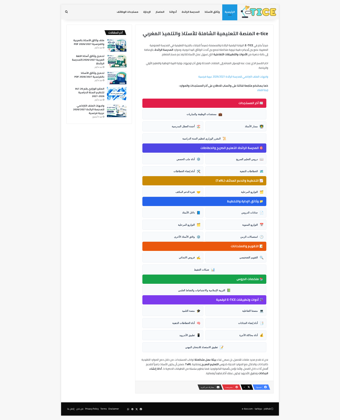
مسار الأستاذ (254, 126)
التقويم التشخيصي (251, 257)
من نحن (79, 409)
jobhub (267, 409)
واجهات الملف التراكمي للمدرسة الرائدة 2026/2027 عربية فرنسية (233, 76)
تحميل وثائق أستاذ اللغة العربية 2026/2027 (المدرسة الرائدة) (88, 60)
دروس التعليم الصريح (250, 159)
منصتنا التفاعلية (253, 311)
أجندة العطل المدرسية (186, 126)
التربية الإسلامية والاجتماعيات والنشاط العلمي (204, 290)
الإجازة (147, 12)
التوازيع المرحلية (252, 192)
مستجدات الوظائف (127, 12)
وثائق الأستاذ (212, 12)
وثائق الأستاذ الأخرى (187, 237)
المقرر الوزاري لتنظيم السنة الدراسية (204, 138)
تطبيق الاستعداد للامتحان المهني (204, 347)
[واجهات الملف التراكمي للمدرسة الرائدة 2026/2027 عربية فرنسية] (116, 110)
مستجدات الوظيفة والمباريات (204, 114)
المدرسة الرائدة (191, 12)
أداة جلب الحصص (188, 159)
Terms (103, 409)
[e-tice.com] (258, 12)
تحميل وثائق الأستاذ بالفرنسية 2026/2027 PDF (89, 75)
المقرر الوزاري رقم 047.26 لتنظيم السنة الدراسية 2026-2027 (89, 92)
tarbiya (258, 409)
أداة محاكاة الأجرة (251, 335)
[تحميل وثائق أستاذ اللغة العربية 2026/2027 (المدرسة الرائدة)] (116, 60)
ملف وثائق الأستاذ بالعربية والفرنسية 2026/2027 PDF (88, 42)
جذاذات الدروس (252, 212)
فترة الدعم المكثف (187, 192)
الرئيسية (230, 12)
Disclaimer (113, 409)
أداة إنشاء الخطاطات (187, 171)
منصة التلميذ (191, 311)
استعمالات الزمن (252, 237)
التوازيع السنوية (253, 224)
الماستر (160, 12)
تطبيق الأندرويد (189, 335)
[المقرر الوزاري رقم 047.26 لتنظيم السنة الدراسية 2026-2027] (116, 93)
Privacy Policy (92, 409)
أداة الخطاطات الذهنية (186, 323)
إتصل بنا (70, 409)
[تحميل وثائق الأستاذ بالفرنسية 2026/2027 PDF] (116, 77)
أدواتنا (173, 12)
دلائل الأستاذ (191, 212)
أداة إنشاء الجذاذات (251, 323)
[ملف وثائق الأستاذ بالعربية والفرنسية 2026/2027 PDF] (116, 45)
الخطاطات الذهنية (252, 171)
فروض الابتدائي (189, 257)
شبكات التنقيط (204, 269)
